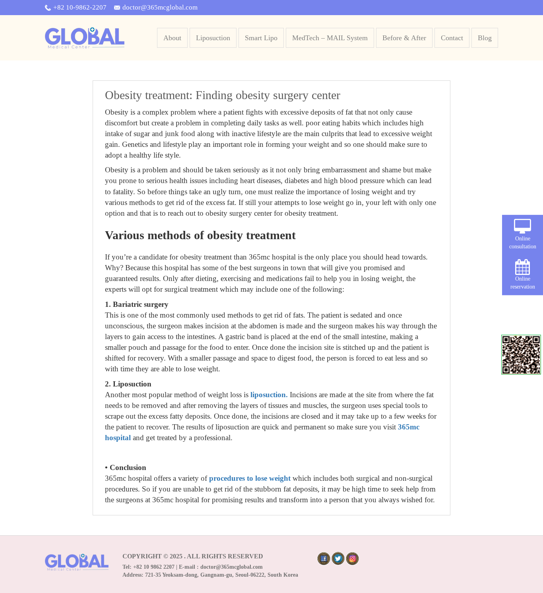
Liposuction (213, 38)
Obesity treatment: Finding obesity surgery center (222, 94)
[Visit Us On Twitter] (338, 558)
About (172, 38)
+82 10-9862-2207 (80, 7)
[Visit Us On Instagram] (352, 558)
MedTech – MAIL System (330, 38)
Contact (452, 38)
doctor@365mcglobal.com (160, 7)
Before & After (404, 38)
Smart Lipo (261, 38)
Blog (485, 38)
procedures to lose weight (250, 478)
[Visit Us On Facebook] (323, 558)
